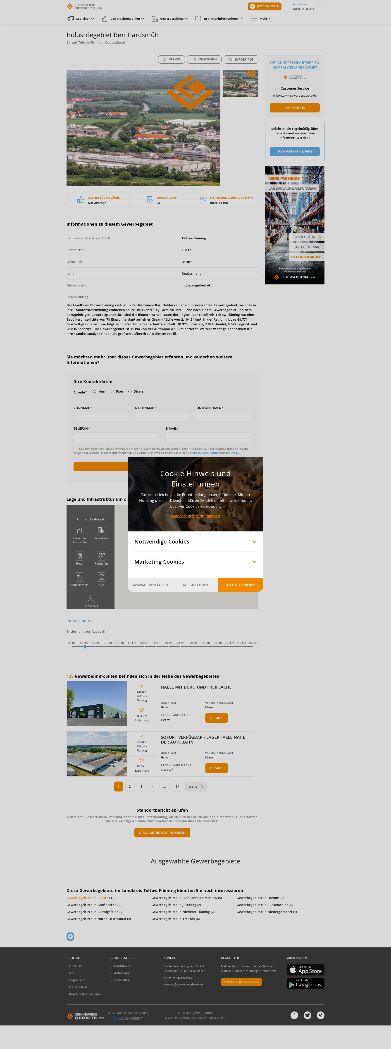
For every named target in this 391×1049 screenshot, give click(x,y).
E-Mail (171, 428)
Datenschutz (78, 987)
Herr (102, 391)
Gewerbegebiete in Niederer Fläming (181, 912)
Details (216, 718)
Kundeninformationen (85, 994)
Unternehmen (209, 408)
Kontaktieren (294, 108)
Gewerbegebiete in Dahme (258, 898)
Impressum (77, 980)
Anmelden (300, 4)
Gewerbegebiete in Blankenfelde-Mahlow (184, 898)
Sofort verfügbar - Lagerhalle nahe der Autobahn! (203, 739)
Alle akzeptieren (240, 585)
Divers (139, 391)
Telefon (81, 428)
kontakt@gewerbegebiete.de (296, 95)
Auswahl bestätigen (150, 585)
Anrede (79, 392)
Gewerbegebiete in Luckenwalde (262, 905)
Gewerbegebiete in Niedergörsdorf (264, 912)
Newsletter (121, 980)
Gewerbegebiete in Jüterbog (174, 905)
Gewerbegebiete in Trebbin (173, 919)
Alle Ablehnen (195, 585)
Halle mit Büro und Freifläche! (197, 687)
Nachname (144, 408)
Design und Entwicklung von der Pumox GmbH (195, 1018)
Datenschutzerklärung (203, 453)
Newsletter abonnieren (241, 982)
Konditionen (122, 966)
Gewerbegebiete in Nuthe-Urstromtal (96, 919)
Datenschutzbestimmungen (195, 515)
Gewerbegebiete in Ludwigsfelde (93, 912)
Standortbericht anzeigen (162, 832)
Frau (119, 391)
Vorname (82, 408)
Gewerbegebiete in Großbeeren (92, 905)
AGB (234, 453)
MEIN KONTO (303, 9)
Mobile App (121, 973)
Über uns (75, 966)
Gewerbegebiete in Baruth (87, 898)
